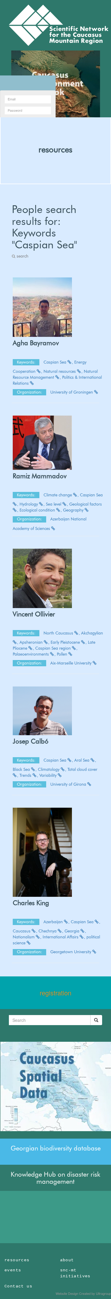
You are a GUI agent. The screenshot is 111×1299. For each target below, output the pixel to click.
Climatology (49, 769)
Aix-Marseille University (71, 663)
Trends (26, 775)
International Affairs (61, 937)
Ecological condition (38, 510)
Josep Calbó (31, 741)
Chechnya (48, 931)
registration (55, 992)
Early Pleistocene (66, 642)
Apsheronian (32, 642)
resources (55, 149)
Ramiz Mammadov (40, 476)
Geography (74, 510)
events (12, 1270)
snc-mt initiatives (75, 1273)
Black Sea (22, 769)
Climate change (58, 495)
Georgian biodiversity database (56, 1148)
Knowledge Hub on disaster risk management (55, 1177)
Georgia (73, 931)
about (67, 1260)
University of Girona (68, 784)
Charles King (31, 903)
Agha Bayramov (36, 343)
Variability (48, 775)
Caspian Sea (55, 362)
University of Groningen (72, 392)
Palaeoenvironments (31, 654)
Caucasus (22, 931)
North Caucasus (59, 633)
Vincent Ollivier (34, 614)
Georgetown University (71, 951)
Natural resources (60, 371)
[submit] (96, 1020)
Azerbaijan (54, 921)
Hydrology (29, 504)
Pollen (62, 654)
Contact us (18, 1286)
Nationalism (24, 937)
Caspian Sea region (53, 648)
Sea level (54, 504)
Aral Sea (82, 760)
